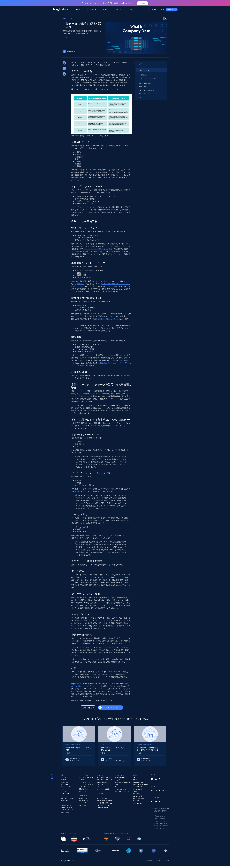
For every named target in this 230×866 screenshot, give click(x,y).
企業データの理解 (144, 70)
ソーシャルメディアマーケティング (97, 249)
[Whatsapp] (152, 801)
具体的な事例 (142, 86)
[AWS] (63, 838)
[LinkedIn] (152, 779)
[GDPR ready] (154, 850)
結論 (140, 97)
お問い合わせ (152, 9)
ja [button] (143, 9)
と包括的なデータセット (94, 686)
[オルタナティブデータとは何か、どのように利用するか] (150, 734)
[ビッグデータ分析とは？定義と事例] (79, 734)
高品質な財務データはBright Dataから (106, 319)
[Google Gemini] (159, 790)
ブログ (65, 18)
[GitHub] (159, 779)
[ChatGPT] (152, 790)
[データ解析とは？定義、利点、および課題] (114, 734)
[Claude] (163, 790)
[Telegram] (159, 801)
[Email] (156, 801)
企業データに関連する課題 (146, 90)
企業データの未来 (144, 93)
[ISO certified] (141, 850)
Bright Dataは (79, 284)
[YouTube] (156, 779)
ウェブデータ (74, 18)
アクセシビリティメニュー (69, 861)
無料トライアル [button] (171, 9)
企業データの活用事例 (145, 83)
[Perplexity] (156, 790)
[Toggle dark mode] (164, 18)
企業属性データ (145, 75)
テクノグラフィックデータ (148, 78)
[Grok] (166, 790)
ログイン (161, 9)
